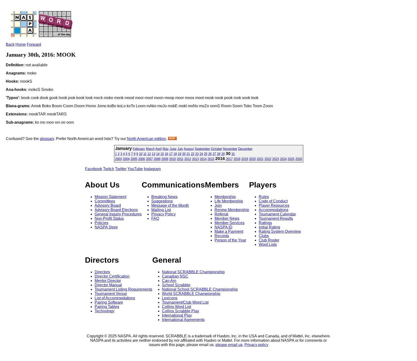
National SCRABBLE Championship (193, 272)
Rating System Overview (280, 231)
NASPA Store (106, 227)
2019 (244, 159)
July (180, 149)
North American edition (146, 139)
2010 (172, 159)
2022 (267, 159)
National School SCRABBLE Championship (200, 289)
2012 (187, 159)
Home (20, 44)
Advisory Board (108, 205)
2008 (157, 159)
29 (223, 154)
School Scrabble (176, 285)
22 (192, 154)
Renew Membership (232, 210)
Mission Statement (110, 197)
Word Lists (268, 244)
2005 (134, 159)
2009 (164, 159)
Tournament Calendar (277, 214)
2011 (180, 159)
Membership (225, 197)
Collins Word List (176, 307)
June (173, 149)
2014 (203, 159)
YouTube (135, 169)
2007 (149, 159)
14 (158, 154)
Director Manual (108, 285)
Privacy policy (256, 345)
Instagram (152, 169)
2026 (298, 159)
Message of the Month (170, 205)
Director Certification (112, 276)
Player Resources (274, 205)
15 (162, 154)
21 (188, 154)
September (202, 149)
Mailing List (161, 210)
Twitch (108, 169)
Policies (101, 223)
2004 (126, 159)
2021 (260, 159)
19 (179, 154)
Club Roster (269, 240)
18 (175, 154)
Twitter (120, 169)
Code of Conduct (273, 201)
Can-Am (169, 281)
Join (218, 205)
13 (153, 154)
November (230, 149)
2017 (229, 159)
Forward (34, 44)
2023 (275, 159)
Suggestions (162, 201)
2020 (252, 159)
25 (205, 154)
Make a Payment (229, 231)
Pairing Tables (107, 307)
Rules (264, 197)
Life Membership (229, 201)
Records (222, 236)
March (150, 149)
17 (171, 154)
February (139, 149)
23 (197, 154)
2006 (141, 159)
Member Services (229, 223)
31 (233, 154)
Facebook (93, 169)
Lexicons (169, 298)
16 (166, 154)
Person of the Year (230, 240)
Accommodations (273, 210)
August (189, 149)
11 (144, 154)
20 (184, 154)
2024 (283, 159)
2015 (211, 159)
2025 (291, 159)
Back (10, 44)
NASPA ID (223, 227)
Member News (227, 218)
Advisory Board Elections (116, 210)
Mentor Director (108, 281)
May (166, 149)
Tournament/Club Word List (185, 302)
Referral (221, 214)
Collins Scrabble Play (180, 311)
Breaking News (164, 197)
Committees (105, 201)
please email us (229, 345)
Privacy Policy (163, 214)
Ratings (265, 223)
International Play (177, 315)
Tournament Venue (111, 294)
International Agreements (183, 320)
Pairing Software (109, 302)
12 (149, 154)
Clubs (264, 236)
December (245, 149)
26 (210, 154)
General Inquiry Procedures (118, 214)
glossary (47, 139)
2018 (237, 159)
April (158, 149)
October (216, 149)
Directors (102, 272)
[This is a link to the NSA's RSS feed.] (172, 139)
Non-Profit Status (109, 218)
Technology (104, 311)
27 (214, 154)
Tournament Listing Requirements (123, 289)
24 (201, 154)
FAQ (155, 218)
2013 (195, 159)
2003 (118, 159)
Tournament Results (276, 218)
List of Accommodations (115, 298)
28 (218, 154)
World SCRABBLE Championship (191, 294)
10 (140, 154)
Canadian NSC (175, 276)
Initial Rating (269, 227)
